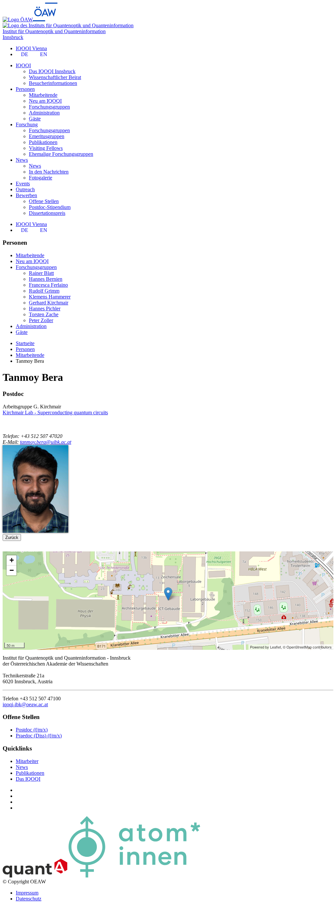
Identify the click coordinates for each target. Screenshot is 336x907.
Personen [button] (25, 89)
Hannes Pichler (44, 308)
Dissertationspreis (47, 213)
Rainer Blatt (41, 273)
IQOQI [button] (23, 65)
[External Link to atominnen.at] (134, 875)
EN (43, 54)
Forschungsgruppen (49, 107)
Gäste (35, 118)
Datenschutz (28, 898)
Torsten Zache (43, 314)
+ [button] (12, 560)
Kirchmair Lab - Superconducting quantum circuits (55, 412)
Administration (44, 112)
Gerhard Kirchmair (48, 302)
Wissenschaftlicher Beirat (55, 77)
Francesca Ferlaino (48, 285)
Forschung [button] (27, 124)
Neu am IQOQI (45, 101)
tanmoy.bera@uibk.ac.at (45, 442)
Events (23, 183)
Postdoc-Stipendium (50, 207)
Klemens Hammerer (50, 296)
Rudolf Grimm (44, 291)
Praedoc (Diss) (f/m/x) (39, 735)
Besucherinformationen (53, 83)
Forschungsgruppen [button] (36, 267)
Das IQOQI (28, 779)
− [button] (12, 570)
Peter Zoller (41, 320)
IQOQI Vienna (31, 48)
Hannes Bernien (45, 279)
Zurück (11, 537)
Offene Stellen (44, 201)
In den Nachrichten (49, 172)
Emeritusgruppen (46, 136)
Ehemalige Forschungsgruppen (61, 154)
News (35, 166)
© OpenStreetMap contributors (307, 646)
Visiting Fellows (46, 148)
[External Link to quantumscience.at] (35, 875)
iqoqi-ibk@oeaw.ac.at (25, 704)
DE (24, 54)
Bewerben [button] (26, 195)
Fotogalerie (40, 177)
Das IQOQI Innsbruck (52, 71)
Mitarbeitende (43, 95)
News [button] (22, 160)
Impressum (27, 893)
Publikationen (43, 142)
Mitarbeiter (27, 761)
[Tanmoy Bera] (35, 531)
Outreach (25, 189)
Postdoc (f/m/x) (32, 729)
